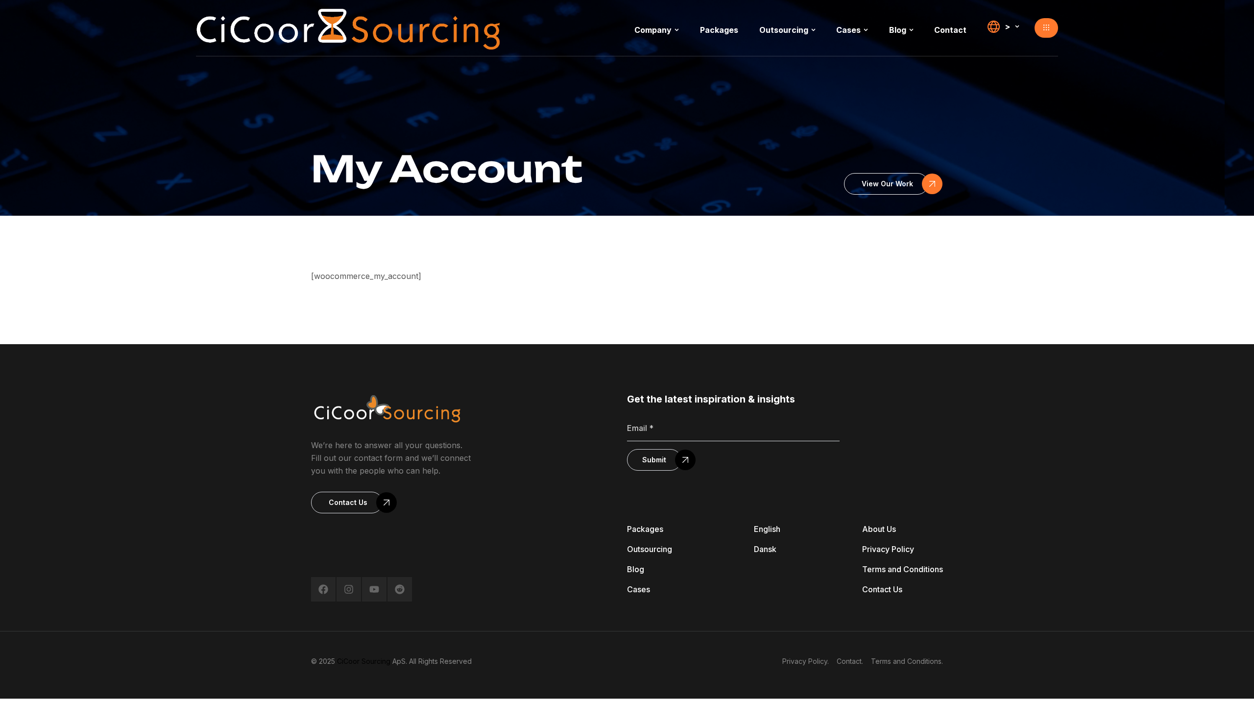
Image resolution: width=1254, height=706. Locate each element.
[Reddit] (399, 589)
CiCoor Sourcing (363, 661)
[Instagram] (349, 589)
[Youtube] (374, 589)
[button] (1046, 28)
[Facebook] (323, 589)
